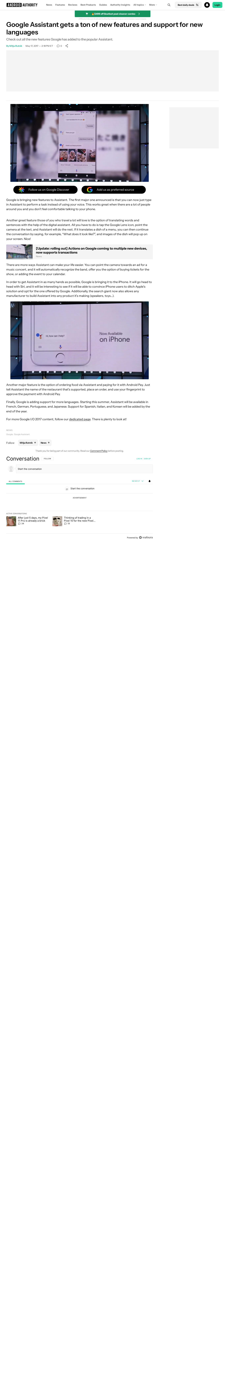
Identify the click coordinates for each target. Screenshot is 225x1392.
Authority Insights (120, 4)
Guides (103, 4)
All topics (138, 4)
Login (217, 4)
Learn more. (140, 19)
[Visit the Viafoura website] (146, 537)
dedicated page (79, 419)
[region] (79, 498)
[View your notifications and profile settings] (149, 481)
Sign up (147, 459)
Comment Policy (98, 450)
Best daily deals (186, 4)
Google (9, 434)
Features (60, 4)
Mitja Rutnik (15, 45)
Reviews (72, 4)
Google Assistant (22, 434)
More (152, 4)
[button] (112, 5)
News (49, 4)
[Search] (169, 5)
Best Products (88, 4)
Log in (139, 459)
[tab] (15, 481)
